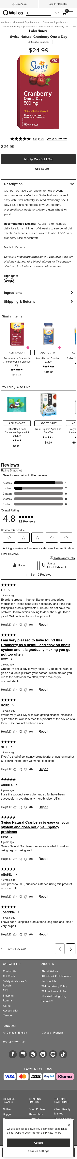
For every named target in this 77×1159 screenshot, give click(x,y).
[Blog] (43, 1054)
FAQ (5, 990)
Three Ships (36, 1114)
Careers (8, 1015)
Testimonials (48, 981)
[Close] (69, 1125)
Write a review (57, 138)
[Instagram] (23, 1054)
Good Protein (37, 1109)
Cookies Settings (38, 1151)
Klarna (6, 1006)
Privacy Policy (52, 1132)
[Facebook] (13, 1054)
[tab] (38, 183)
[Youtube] (53, 1054)
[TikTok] (63, 1054)
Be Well (47, 1001)
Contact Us (9, 971)
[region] (38, 1138)
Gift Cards (9, 976)
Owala (6, 1119)
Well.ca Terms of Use (54, 991)
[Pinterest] (33, 1054)
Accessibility (10, 1010)
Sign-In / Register (58, 4)
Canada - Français (53, 1033)
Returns (8, 1000)
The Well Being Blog (53, 996)
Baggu (7, 1114)
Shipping (8, 996)
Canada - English (17, 1033)
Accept (38, 1143)
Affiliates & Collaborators (56, 976)
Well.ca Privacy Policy (54, 986)
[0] (64, 12)
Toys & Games (63, 1119)
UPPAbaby (35, 1119)
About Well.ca (49, 971)
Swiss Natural (38, 31)
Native (7, 1109)
